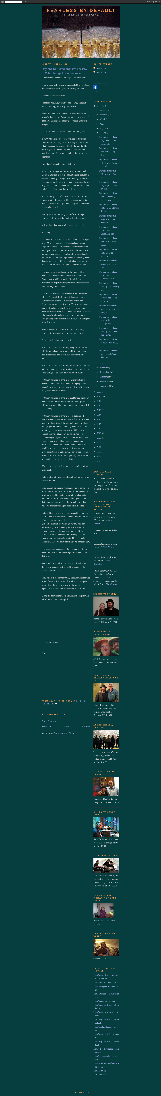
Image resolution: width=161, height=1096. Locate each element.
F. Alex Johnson (101, 68)
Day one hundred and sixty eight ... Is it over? (108, 264)
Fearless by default (81, 10)
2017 (99, 428)
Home (66, 726)
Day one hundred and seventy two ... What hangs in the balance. (64, 70)
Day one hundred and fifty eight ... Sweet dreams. (108, 185)
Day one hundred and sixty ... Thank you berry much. (108, 196)
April (102, 123)
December (104, 385)
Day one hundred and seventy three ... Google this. (108, 320)
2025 (99, 460)
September (104, 372)
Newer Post (47, 726)
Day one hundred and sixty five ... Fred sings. (108, 241)
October (103, 376)
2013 (99, 410)
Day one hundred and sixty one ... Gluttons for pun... (109, 208)
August (103, 367)
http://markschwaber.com (104, 1000)
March (103, 119)
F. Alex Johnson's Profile (100, 83)
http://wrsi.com (100, 1074)
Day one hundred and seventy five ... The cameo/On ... (108, 331)
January (103, 109)
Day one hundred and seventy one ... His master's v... (108, 298)
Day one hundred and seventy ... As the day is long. (109, 286)
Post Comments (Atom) (64, 732)
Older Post (85, 726)
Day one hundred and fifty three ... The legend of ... (108, 140)
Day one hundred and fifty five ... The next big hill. (109, 163)
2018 (99, 433)
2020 (99, 437)
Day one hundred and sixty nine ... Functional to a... (108, 275)
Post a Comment (49, 721)
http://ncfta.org (99, 1070)
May (102, 128)
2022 (99, 446)
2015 (99, 419)
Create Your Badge (98, 92)
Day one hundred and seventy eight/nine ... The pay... (109, 354)
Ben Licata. (112, 584)
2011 (99, 400)
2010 (99, 396)
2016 (99, 423)
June (102, 132)
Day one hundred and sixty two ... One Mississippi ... (108, 219)
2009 (99, 391)
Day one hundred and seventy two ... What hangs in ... (109, 309)
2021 (99, 442)
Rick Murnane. (109, 547)
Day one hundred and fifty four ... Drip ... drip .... (108, 151)
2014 (99, 414)
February (104, 114)
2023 (99, 451)
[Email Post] (56, 704)
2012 (99, 405)
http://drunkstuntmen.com (104, 982)
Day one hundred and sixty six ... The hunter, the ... (108, 253)
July (102, 362)
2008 (99, 105)
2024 (99, 456)
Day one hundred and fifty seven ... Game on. (108, 174)
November (104, 381)
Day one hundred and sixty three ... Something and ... (108, 230)
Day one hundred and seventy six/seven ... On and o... (108, 342)
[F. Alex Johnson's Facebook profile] (95, 88)
